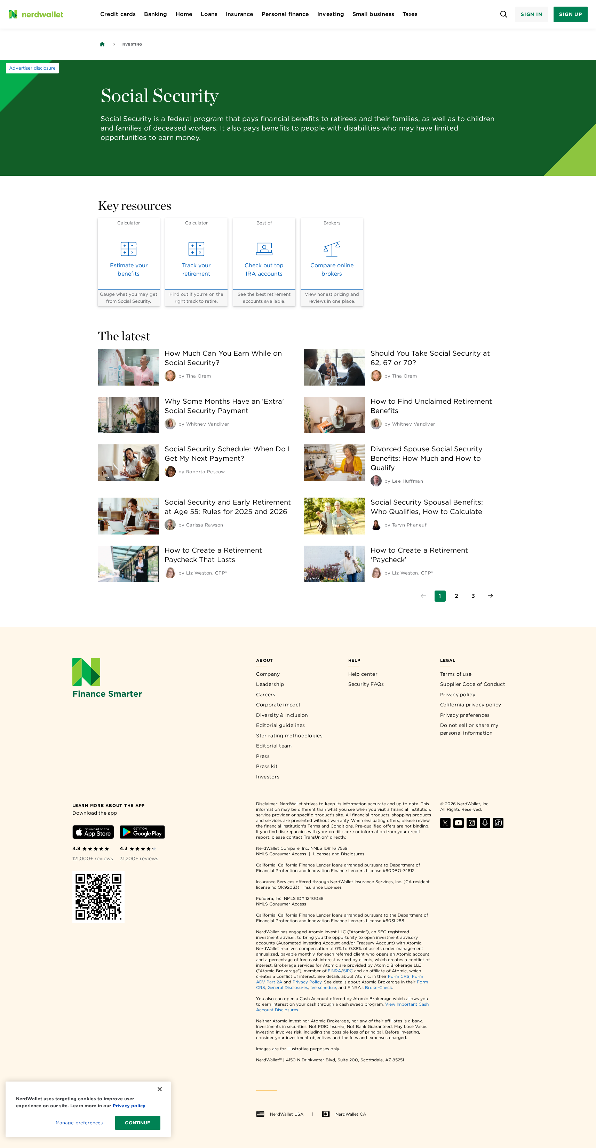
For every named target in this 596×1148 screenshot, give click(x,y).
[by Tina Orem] (170, 375)
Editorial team (274, 746)
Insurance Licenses (322, 887)
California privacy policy (470, 704)
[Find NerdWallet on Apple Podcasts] (485, 826)
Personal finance (285, 14)
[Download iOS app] (93, 833)
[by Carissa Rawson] (170, 524)
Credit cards (118, 14)
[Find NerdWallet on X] (445, 826)
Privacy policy (457, 694)
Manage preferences (79, 1122)
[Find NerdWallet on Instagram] (472, 826)
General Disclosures (288, 987)
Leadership (270, 684)
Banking (155, 14)
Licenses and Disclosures (338, 853)
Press (263, 756)
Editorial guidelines (280, 725)
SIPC (348, 970)
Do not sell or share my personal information (469, 729)
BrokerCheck (378, 987)
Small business (373, 14)
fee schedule (323, 987)
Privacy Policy (307, 981)
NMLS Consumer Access (281, 853)
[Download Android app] (142, 833)
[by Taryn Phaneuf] (376, 524)
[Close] (159, 1089)
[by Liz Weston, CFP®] (170, 572)
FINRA (334, 970)
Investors (267, 776)
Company (268, 674)
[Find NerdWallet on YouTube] (458, 826)
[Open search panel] (504, 14)
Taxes (410, 14)
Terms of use (456, 674)
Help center (363, 674)
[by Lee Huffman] (376, 480)
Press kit (267, 766)
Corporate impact (278, 704)
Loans (209, 14)
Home (184, 14)
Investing (330, 14)
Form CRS (399, 976)
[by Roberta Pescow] (170, 471)
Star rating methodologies (289, 735)
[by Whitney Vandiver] (170, 423)
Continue (137, 1122)
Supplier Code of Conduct (472, 684)
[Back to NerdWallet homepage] (102, 44)
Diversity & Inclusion (282, 715)
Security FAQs (366, 684)
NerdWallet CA (350, 1114)
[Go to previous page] (423, 596)
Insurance (239, 14)
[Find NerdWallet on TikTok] (498, 826)
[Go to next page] (490, 596)
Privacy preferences (465, 715)
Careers (265, 694)
